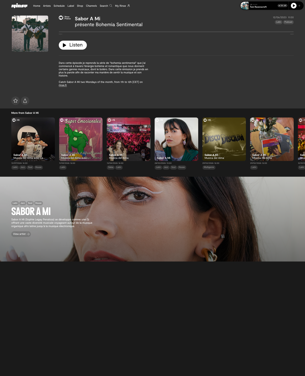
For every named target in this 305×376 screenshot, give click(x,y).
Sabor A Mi (87, 18)
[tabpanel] (176, 32)
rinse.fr (63, 85)
